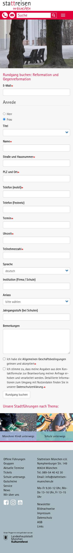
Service (8, 485)
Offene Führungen (14, 459)
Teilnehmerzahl (12, 249)
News (7, 490)
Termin (7, 218)
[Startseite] (16, 5)
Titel (5, 126)
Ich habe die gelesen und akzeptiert (36, 361)
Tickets (8, 472)
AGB (39, 522)
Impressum (43, 513)
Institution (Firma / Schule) (19, 279)
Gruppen (9, 463)
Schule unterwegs (14, 477)
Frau (9, 119)
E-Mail (7, 85)
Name (6, 141)
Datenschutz (44, 517)
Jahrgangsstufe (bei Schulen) (20, 310)
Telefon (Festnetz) (13, 202)
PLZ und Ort (10, 172)
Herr (9, 114)
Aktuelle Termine (14, 468)
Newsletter (43, 504)
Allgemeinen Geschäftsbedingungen (44, 359)
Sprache (8, 264)
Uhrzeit (7, 233)
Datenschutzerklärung (30, 386)
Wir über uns (11, 494)
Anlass (7, 295)
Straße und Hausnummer (18, 156)
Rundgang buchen (16, 394)
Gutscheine (10, 481)
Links (40, 526)
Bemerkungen (11, 325)
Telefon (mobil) (12, 187)
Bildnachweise (46, 508)
